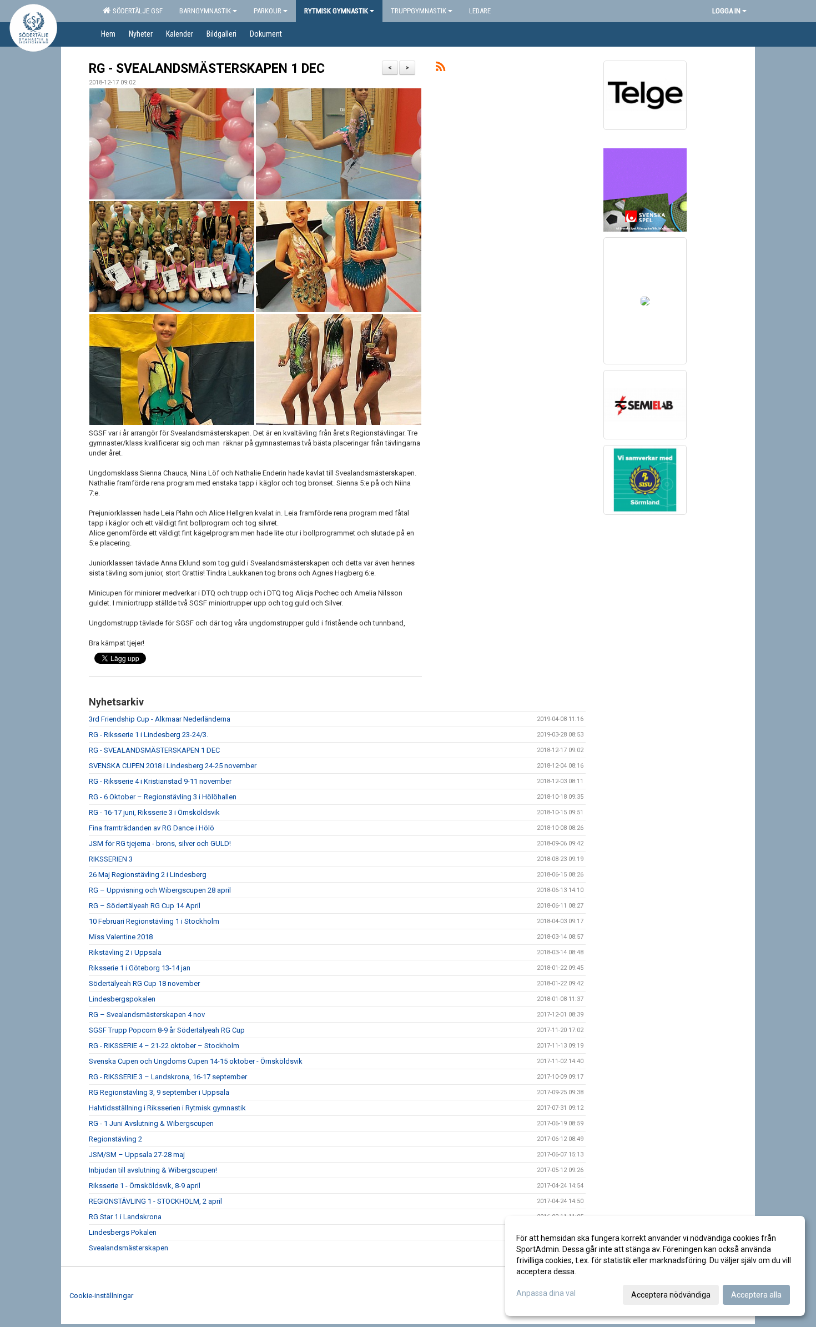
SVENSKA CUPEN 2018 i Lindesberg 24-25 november (172, 766)
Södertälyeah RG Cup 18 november (144, 983)
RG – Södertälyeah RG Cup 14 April (144, 906)
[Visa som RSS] (440, 68)
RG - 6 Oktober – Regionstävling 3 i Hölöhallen (162, 797)
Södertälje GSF (136, 11)
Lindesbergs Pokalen (123, 1232)
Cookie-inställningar (101, 1295)
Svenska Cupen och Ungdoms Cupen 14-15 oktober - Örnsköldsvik (196, 1061)
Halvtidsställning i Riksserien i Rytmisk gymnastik (167, 1108)
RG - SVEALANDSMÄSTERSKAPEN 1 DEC (207, 68)
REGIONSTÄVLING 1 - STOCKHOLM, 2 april (155, 1201)
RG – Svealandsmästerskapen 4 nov (147, 1014)
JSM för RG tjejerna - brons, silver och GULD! (160, 843)
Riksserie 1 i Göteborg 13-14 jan (139, 968)
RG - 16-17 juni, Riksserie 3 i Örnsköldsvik (154, 812)
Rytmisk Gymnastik (336, 11)
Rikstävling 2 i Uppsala (125, 952)
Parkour (267, 11)
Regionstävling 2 (115, 1139)
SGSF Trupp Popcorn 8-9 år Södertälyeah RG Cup (167, 1030)
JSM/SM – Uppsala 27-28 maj (137, 1154)
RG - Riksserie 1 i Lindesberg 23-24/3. (148, 734)
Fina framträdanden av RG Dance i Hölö (151, 828)
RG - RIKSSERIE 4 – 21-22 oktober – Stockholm (164, 1045)
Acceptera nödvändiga (671, 1294)
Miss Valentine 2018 (121, 937)
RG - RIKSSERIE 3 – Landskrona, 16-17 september (168, 1077)
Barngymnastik (205, 11)
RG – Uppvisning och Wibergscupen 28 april (160, 890)
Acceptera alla (756, 1294)
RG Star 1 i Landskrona (125, 1217)
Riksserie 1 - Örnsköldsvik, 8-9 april (144, 1185)
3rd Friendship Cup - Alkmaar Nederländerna (159, 719)
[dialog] (655, 1266)
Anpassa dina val (546, 1293)
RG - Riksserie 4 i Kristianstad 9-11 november (160, 781)
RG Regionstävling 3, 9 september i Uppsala (159, 1092)
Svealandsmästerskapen (128, 1248)
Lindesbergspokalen (122, 999)
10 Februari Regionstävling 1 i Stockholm (154, 921)
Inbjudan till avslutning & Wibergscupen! (153, 1170)
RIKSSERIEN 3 (111, 859)
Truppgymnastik (418, 11)
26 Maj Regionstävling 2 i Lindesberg (147, 874)
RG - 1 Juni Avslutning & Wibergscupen (151, 1123)
